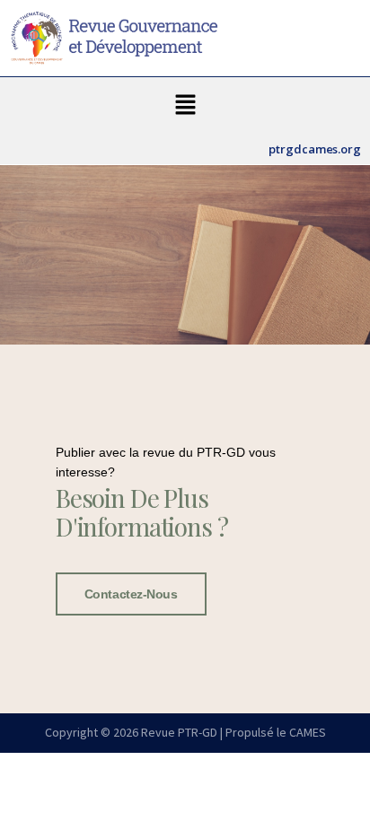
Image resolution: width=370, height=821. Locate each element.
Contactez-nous (131, 594)
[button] (185, 105)
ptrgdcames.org (315, 149)
